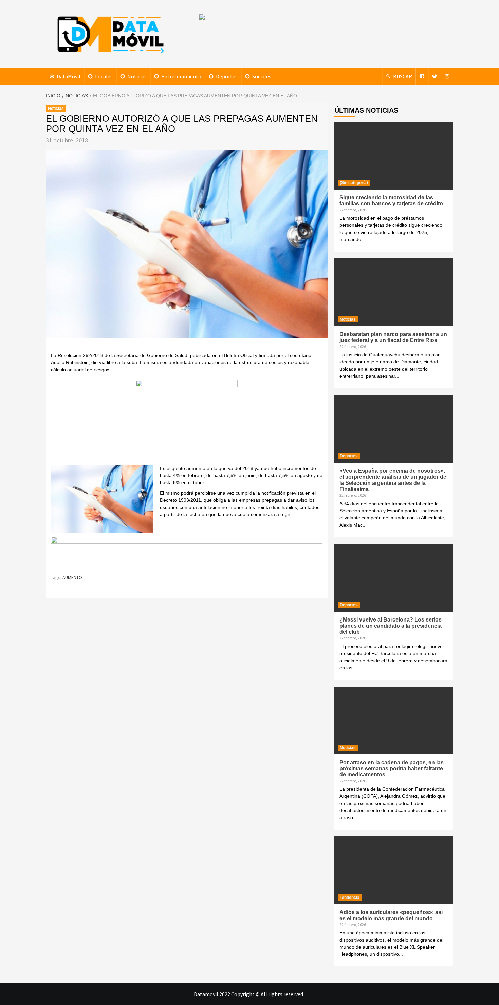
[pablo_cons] (187, 422)
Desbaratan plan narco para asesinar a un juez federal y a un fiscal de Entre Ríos (393, 337)
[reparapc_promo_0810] (186, 552)
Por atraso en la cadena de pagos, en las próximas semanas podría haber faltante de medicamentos (391, 768)
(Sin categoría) (354, 182)
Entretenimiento (181, 76)
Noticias (137, 76)
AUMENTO (72, 577)
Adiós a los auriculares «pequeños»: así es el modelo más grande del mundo (391, 915)
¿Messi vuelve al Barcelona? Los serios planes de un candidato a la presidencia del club (390, 626)
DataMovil (68, 76)
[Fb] (422, 76)
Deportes (227, 76)
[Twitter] (434, 76)
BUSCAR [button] (402, 76)
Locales (104, 76)
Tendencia (349, 897)
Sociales (261, 76)
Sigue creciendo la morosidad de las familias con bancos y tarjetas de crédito (391, 200)
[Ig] (447, 76)
